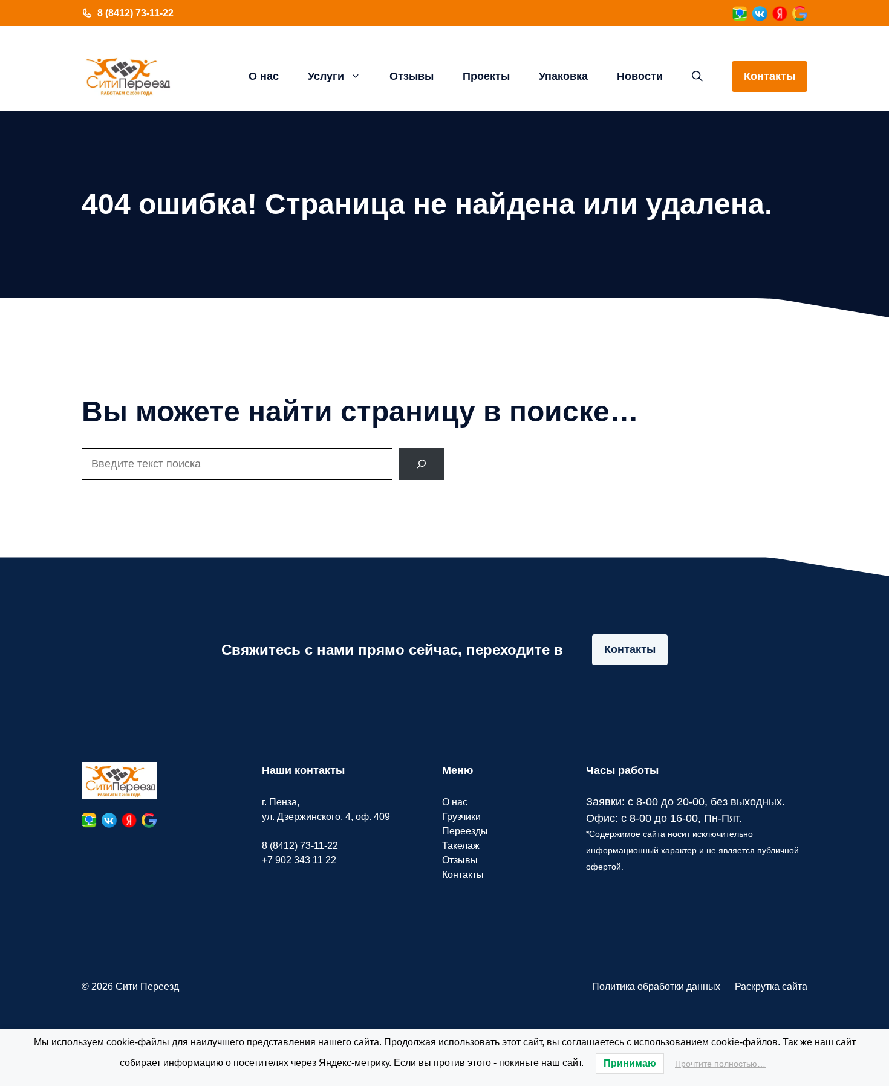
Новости (640, 76)
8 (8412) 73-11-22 (135, 13)
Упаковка (563, 76)
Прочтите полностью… (720, 1063)
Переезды (465, 831)
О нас (264, 76)
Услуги (326, 76)
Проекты (486, 76)
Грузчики (461, 816)
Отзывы (411, 76)
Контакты (769, 76)
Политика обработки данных (656, 986)
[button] (697, 76)
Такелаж (461, 846)
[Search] (421, 464)
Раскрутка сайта (771, 986)
